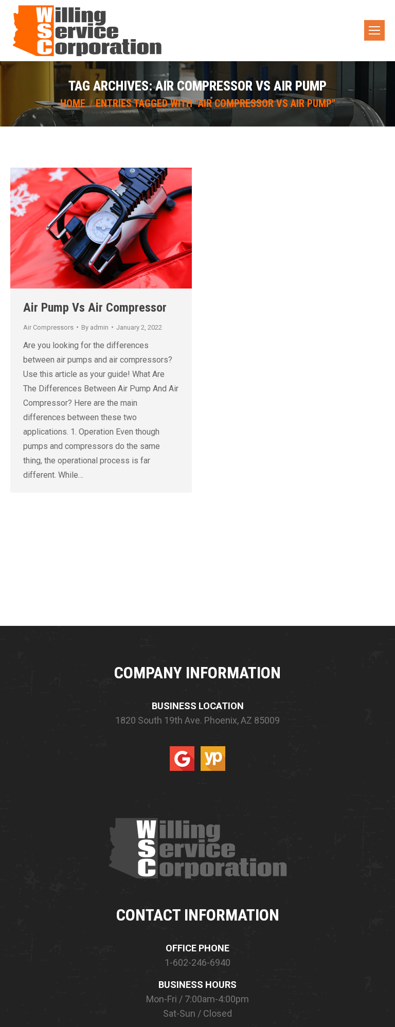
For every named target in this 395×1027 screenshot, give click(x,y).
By (95, 327)
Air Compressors (48, 327)
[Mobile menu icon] (374, 30)
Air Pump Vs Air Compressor (95, 307)
